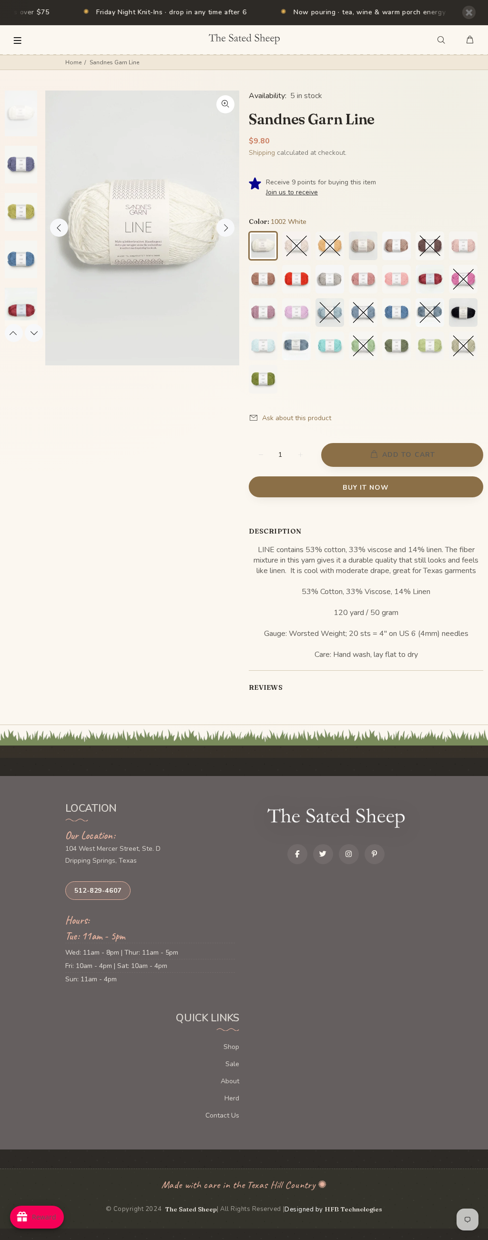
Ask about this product (296, 418)
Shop (231, 1046)
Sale (232, 1064)
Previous (59, 228)
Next (225, 228)
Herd (231, 1098)
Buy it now (366, 487)
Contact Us (222, 1115)
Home (73, 62)
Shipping (262, 152)
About (230, 1081)
